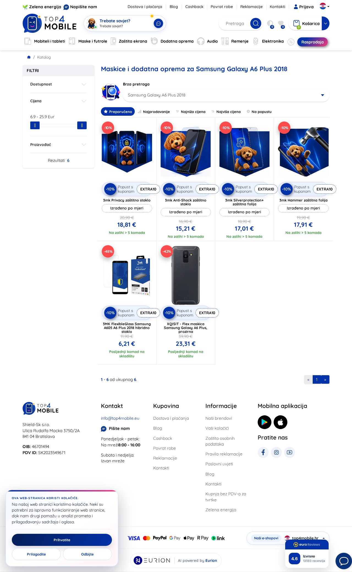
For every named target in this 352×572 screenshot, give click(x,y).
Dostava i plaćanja (145, 6)
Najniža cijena (193, 111)
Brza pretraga (136, 84)
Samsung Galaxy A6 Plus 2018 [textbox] (156, 95)
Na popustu (262, 111)
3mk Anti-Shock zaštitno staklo (185, 202)
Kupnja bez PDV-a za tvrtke (225, 496)
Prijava (306, 6)
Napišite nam (83, 6)
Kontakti (277, 6)
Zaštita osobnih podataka (220, 441)
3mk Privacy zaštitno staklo (126, 200)
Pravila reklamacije (224, 454)
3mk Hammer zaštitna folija (303, 200)
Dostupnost (41, 84)
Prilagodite (36, 554)
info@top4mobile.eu (120, 418)
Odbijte (87, 554)
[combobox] (226, 95)
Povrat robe (222, 6)
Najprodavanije (156, 111)
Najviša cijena (228, 111)
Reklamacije (251, 6)
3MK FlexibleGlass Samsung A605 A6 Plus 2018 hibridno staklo (127, 328)
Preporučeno (120, 111)
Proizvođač (40, 144)
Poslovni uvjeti (219, 463)
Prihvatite (62, 540)
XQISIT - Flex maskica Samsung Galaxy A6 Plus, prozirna (185, 328)
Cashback (194, 6)
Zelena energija (45, 6)
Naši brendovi (218, 418)
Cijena (36, 100)
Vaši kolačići (217, 428)
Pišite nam (119, 428)
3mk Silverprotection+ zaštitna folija (244, 202)
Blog (174, 6)
